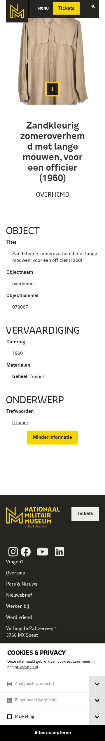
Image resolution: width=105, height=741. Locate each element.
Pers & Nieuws (21, 584)
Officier (20, 422)
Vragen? (14, 562)
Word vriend (19, 617)
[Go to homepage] (32, 519)
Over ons (15, 573)
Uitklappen (52, 89)
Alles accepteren (52, 732)
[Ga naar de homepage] (17, 11)
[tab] (97, 684)
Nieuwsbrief (19, 595)
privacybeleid (26, 667)
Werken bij (17, 606)
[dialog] (52, 692)
